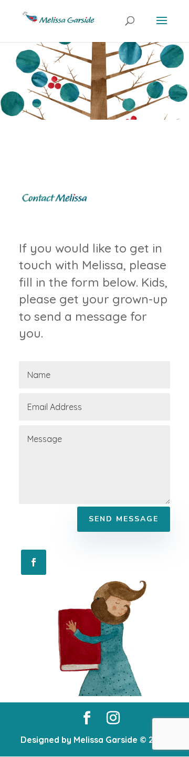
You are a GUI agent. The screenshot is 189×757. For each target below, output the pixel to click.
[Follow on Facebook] (33, 562)
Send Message (124, 519)
